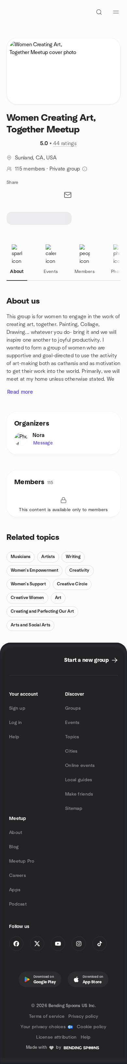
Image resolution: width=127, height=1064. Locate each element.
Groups (73, 708)
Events (72, 722)
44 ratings (65, 143)
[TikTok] (99, 943)
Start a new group (86, 660)
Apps (15, 890)
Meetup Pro (21, 861)
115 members (30, 168)
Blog (14, 847)
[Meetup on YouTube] (58, 943)
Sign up (17, 708)
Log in (15, 722)
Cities (71, 751)
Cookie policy (91, 1027)
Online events (80, 765)
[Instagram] (79, 943)
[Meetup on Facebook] (16, 943)
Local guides (78, 780)
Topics (72, 737)
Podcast (18, 904)
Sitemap (73, 808)
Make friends (79, 794)
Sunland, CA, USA (36, 157)
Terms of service (46, 1016)
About (15, 832)
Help (14, 737)
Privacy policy (83, 1016)
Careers (17, 875)
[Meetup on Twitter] (37, 943)
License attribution (56, 1037)
